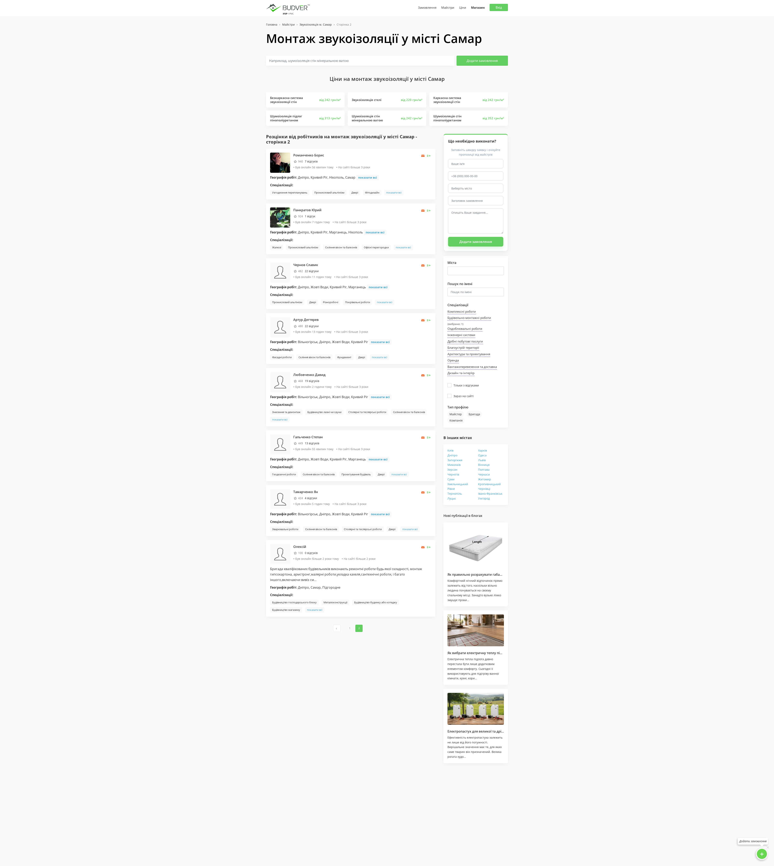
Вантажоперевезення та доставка (472, 367)
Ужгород (484, 498)
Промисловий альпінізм (329, 192)
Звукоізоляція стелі (366, 100)
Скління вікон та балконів (341, 247)
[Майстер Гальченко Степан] (280, 444)
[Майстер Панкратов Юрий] (280, 217)
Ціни (462, 7)
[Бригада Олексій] (280, 554)
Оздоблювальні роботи (464, 329)
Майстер (455, 414)
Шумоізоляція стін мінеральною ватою (367, 118)
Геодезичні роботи (284, 474)
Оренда (453, 360)
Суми (451, 479)
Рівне (451, 489)
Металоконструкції (335, 602)
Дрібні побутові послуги (465, 341)
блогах (476, 515)
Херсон (452, 470)
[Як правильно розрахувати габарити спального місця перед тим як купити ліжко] (475, 547)
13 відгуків (312, 443)
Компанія (456, 420)
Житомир (484, 479)
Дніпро (452, 455)
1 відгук (310, 216)
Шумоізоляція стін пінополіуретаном (447, 118)
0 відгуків (311, 553)
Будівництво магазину (286, 610)
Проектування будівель (356, 474)
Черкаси (484, 474)
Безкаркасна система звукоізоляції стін (286, 100)
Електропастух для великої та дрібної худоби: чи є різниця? (495, 731)
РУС (291, 13)
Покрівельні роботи (357, 302)
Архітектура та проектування (468, 354)
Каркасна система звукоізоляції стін (447, 100)
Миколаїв (454, 465)
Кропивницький (489, 484)
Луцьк (451, 498)
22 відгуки (312, 271)
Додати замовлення (482, 60)
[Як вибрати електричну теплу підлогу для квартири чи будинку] (475, 630)
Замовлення (427, 7)
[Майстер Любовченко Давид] (280, 382)
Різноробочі (330, 302)
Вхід (499, 7)
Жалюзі (276, 247)
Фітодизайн (372, 192)
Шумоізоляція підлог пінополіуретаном (286, 118)
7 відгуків (311, 161)
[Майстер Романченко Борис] (280, 162)
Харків (482, 450)
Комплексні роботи (461, 311)
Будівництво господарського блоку (294, 602)
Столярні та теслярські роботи (367, 412)
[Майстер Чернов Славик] (280, 272)
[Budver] (288, 7)
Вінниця (484, 465)
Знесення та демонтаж (286, 412)
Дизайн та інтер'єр (460, 373)
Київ (450, 450)
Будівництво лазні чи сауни (324, 412)
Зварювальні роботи (285, 529)
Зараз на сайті (464, 396)
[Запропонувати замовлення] (428, 156)
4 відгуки (311, 498)
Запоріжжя (454, 460)
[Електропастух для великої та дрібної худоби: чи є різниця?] (475, 709)
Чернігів (453, 474)
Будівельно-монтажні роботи (469, 318)
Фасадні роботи (282, 357)
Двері (354, 192)
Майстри (447, 7)
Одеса (482, 455)
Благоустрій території (463, 348)
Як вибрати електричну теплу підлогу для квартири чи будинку (499, 653)
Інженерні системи (461, 335)
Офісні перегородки (376, 247)
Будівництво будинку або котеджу (375, 602)
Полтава (484, 470)
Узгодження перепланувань (289, 192)
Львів (482, 460)
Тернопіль (454, 493)
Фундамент (344, 357)
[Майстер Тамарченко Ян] (280, 499)
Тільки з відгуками (466, 385)
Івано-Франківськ (490, 493)
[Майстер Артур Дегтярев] (280, 327)
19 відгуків (312, 381)
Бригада (474, 414)
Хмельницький (457, 484)
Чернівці (484, 489)
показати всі (367, 177)
